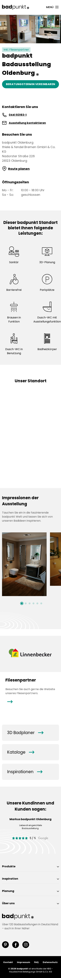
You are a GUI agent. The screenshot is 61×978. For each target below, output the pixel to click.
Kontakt (8, 962)
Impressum (23, 962)
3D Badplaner (25, 732)
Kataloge (20, 752)
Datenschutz (50, 962)
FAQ (36, 962)
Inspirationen (24, 771)
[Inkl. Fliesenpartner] (30, 29)
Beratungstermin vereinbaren (30, 84)
